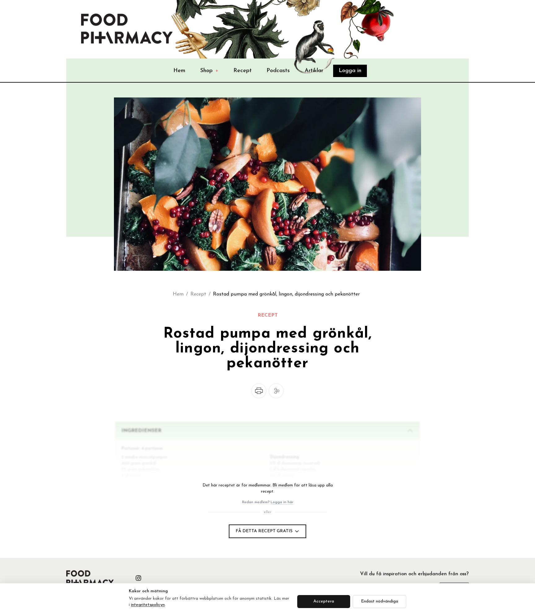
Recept (242, 71)
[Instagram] (138, 578)
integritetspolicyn (148, 604)
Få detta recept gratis (264, 531)
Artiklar (314, 71)
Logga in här (282, 502)
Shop (209, 71)
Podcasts (278, 71)
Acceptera (323, 601)
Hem (179, 71)
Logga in (350, 71)
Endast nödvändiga (379, 601)
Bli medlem (282, 485)
